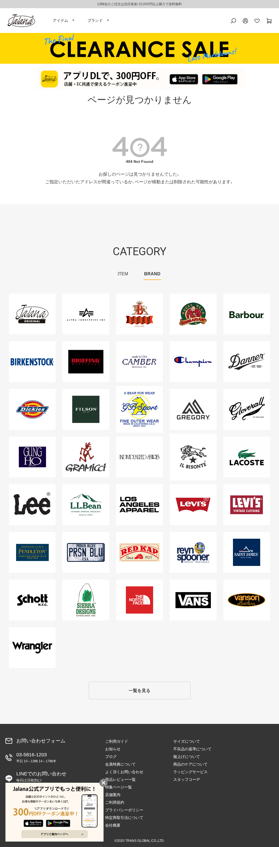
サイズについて (186, 741)
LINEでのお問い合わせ (41, 778)
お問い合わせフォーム (40, 741)
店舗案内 (112, 795)
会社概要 (112, 825)
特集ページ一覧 (118, 787)
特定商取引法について (124, 817)
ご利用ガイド (116, 741)
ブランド (95, 20)
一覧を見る (139, 690)
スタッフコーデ (186, 779)
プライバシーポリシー (124, 810)
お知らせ (112, 749)
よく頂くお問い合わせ (124, 772)
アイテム (60, 20)
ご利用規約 (114, 802)
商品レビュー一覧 (120, 779)
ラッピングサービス (190, 772)
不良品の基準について (192, 749)
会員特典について (120, 764)
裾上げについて (186, 756)
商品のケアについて (190, 764)
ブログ (111, 756)
